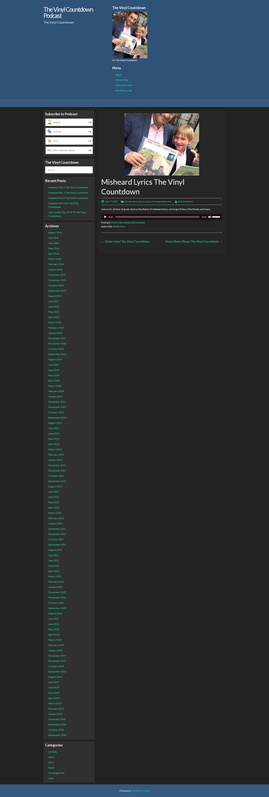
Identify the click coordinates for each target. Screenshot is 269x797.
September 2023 (57, 417)
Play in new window (121, 222)
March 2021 (54, 576)
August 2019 (55, 676)
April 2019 (54, 697)
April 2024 (54, 380)
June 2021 (53, 560)
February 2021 (56, 581)
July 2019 (53, 682)
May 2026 (53, 248)
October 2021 (56, 539)
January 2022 (55, 523)
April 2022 (54, 507)
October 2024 (56, 348)
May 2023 (53, 438)
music (148, 201)
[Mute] (209, 216)
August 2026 (55, 232)
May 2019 (53, 692)
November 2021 (57, 533)
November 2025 (57, 280)
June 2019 (53, 687)
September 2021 (57, 544)
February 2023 (56, 454)
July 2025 (53, 301)
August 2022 (55, 486)
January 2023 (55, 459)
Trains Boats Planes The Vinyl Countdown (193, 241)
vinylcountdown (185, 201)
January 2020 (55, 650)
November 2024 (57, 343)
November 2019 (57, 660)
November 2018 (57, 724)
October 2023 (56, 412)
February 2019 (56, 708)
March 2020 (54, 639)
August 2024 (55, 359)
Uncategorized (159, 201)
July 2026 (53, 237)
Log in (118, 74)
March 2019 (54, 703)
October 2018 (56, 729)
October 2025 (56, 285)
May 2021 (53, 565)
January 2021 (55, 586)
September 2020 (57, 608)
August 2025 (55, 295)
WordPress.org (123, 90)
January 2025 (55, 332)
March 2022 (54, 512)
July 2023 (53, 428)
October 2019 (56, 666)
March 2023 (54, 449)
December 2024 (57, 338)
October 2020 (56, 602)
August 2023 (55, 422)
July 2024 (53, 364)
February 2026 (56, 264)
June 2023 (53, 433)
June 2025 (53, 306)
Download (139, 222)
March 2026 (54, 258)
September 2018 (57, 735)
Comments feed (123, 85)
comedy (127, 201)
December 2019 (57, 655)
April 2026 (54, 253)
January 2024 (55, 396)
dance (135, 201)
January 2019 (55, 713)
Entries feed (121, 79)
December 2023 (57, 401)
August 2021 (55, 549)
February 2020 (56, 645)
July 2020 (53, 618)
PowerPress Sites (140, 790)
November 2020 (57, 597)
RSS (115, 226)
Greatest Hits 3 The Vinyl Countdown (68, 192)
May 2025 (53, 311)
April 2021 (54, 571)
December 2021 (57, 528)
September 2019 (57, 671)
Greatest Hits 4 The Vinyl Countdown (68, 187)
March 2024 (54, 385)
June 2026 (53, 242)
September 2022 (57, 481)
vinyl (169, 201)
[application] (161, 217)
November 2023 (57, 407)
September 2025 (57, 290)
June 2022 (53, 496)
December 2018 (57, 719)
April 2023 (54, 444)
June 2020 (53, 623)
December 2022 (57, 465)
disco (141, 201)
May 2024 (53, 375)
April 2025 (54, 317)
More (122, 226)
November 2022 (57, 470)
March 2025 (54, 322)
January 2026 (55, 269)
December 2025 (57, 274)
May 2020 (53, 629)
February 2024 (56, 391)
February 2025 (56, 327)
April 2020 (54, 634)
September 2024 (57, 354)
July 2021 (53, 555)
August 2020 (55, 613)
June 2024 (53, 369)
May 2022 (53, 502)
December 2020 (57, 592)
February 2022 (56, 518)
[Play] (105, 216)
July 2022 (53, 491)
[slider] (216, 216)
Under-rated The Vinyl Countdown (125, 241)
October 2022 (56, 475)
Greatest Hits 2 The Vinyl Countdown (68, 197)
